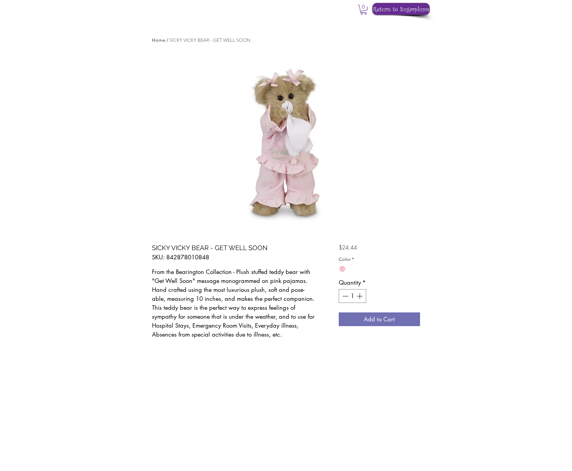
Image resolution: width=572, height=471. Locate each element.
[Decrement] (345, 296)
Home (158, 40)
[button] (363, 10)
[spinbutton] (352, 296)
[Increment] (360, 296)
